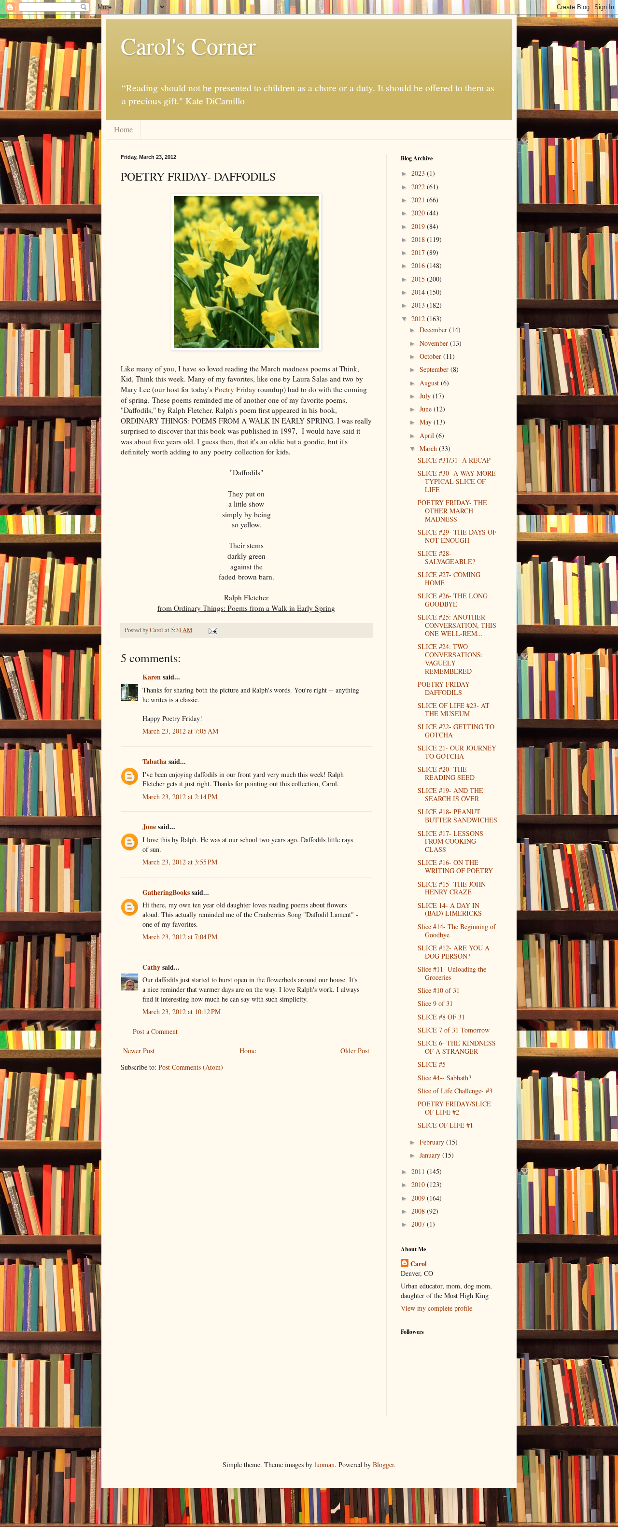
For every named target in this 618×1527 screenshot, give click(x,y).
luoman (324, 1464)
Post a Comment (155, 1031)
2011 (419, 1171)
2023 (419, 173)
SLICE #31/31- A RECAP (454, 460)
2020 (419, 212)
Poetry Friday (236, 389)
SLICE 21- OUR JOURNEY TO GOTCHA (457, 752)
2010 (419, 1184)
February (433, 1141)
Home (123, 129)
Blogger (383, 1464)
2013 (419, 305)
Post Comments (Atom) (190, 1067)
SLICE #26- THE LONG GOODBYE (453, 599)
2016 (419, 265)
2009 (419, 1197)
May (427, 421)
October (431, 356)
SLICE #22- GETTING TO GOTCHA (456, 730)
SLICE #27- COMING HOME (449, 578)
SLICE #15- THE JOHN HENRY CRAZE (452, 888)
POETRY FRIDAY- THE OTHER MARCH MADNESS (452, 510)
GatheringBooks (166, 892)
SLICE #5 (432, 1064)
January (431, 1154)
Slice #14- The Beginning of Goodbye (457, 930)
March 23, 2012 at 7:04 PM (179, 936)
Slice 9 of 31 (435, 1003)
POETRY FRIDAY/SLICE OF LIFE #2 (454, 1108)
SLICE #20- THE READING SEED (446, 773)
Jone (149, 826)
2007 (419, 1224)
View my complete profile (436, 1308)
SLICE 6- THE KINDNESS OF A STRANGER (457, 1047)
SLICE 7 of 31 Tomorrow (454, 1029)
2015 (419, 278)
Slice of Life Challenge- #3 (455, 1090)
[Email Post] (212, 630)
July (426, 395)
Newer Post (138, 1050)
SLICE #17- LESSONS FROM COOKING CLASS (450, 841)
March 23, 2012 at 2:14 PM (179, 796)
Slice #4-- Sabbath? (444, 1077)
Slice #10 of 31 (439, 990)
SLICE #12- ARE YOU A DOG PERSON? (454, 952)
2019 (419, 226)
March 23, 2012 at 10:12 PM (181, 1011)
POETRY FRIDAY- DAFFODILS (445, 688)
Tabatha (154, 761)
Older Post (354, 1050)
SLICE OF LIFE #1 (445, 1125)
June (427, 408)
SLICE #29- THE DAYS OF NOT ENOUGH (457, 536)
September (435, 369)
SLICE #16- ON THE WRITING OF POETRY (455, 866)
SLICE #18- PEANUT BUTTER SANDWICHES (457, 815)
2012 (419, 318)
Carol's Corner (188, 45)
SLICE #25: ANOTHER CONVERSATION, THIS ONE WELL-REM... (457, 625)
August (430, 382)
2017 (419, 252)
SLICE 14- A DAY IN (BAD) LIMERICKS (450, 909)
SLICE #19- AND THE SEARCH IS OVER (450, 794)
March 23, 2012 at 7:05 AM (180, 730)
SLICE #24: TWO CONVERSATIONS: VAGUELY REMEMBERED (450, 658)
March (429, 448)
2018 (419, 239)
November (435, 343)
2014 (419, 292)
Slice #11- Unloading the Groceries (452, 973)
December (434, 329)
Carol (418, 1264)
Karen (151, 677)
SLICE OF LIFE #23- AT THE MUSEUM (454, 709)
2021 (419, 199)
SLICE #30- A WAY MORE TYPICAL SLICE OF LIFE (457, 481)
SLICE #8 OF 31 (441, 1016)
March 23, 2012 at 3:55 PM (179, 861)
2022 (419, 186)
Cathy (151, 967)
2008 (419, 1211)
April (428, 435)
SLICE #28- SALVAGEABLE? (446, 557)
